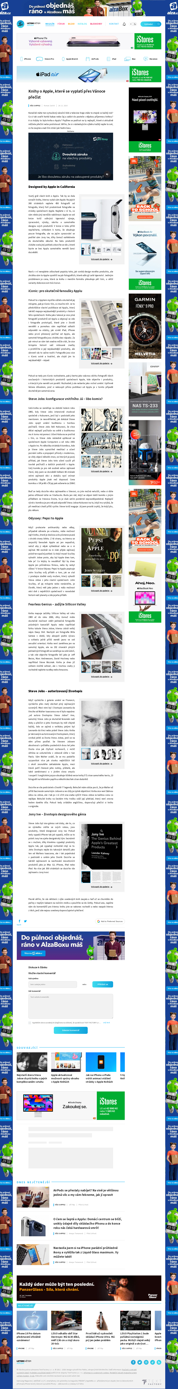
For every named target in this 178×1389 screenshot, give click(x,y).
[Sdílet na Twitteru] (25, 921)
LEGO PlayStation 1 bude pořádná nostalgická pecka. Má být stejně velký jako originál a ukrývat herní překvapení (135, 1338)
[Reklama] (89, 8)
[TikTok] (152, 1362)
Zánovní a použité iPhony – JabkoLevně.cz (52, 1384)
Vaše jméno (33, 978)
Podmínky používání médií (40, 1373)
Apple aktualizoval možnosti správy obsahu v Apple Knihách (65, 1078)
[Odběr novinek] (124, 24)
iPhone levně (30, 1384)
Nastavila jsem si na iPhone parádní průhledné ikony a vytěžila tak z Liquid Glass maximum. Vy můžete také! (85, 1252)
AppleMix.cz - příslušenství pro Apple (100, 1381)
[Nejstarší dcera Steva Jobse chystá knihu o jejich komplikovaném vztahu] (32, 1062)
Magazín (49, 24)
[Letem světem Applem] (28, 24)
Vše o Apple (35, 105)
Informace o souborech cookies (96, 1373)
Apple (19, 924)
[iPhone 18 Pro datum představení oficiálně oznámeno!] (32, 1320)
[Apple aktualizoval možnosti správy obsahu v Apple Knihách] (66, 1062)
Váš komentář (34, 991)
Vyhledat (148, 24)
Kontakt (114, 24)
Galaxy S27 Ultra (77, 1384)
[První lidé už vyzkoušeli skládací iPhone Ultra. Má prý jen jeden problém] (101, 1320)
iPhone (21, 1348)
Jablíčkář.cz (38, 1381)
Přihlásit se (103, 984)
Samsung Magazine (24, 1381)
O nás (32, 1376)
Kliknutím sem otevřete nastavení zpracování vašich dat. (57, 1376)
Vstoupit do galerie (100, 259)
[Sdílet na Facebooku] (19, 921)
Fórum (61, 24)
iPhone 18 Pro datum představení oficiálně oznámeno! (29, 1337)
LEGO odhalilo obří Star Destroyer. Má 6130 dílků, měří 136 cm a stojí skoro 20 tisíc (65, 1338)
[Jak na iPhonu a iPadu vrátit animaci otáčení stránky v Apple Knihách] (101, 1062)
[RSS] (159, 1362)
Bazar (71, 24)
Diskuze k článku (37, 967)
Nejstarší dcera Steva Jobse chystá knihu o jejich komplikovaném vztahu (32, 1078)
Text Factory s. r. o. (46, 1369)
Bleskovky (96, 24)
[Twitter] (139, 1362)
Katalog (82, 24)
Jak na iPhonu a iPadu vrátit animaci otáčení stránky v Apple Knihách (99, 1078)
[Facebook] (133, 1362)
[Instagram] (146, 1362)
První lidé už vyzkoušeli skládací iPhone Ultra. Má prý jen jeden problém (100, 1337)
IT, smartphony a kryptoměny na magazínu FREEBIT (64, 1381)
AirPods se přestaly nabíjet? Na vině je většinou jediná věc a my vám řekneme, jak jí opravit (86, 1192)
